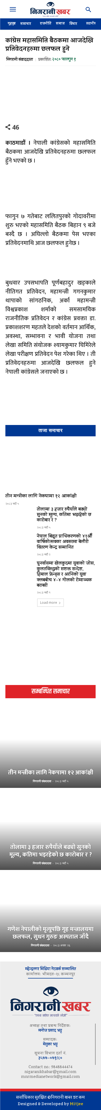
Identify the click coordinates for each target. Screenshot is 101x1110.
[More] (89, 127)
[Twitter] (39, 127)
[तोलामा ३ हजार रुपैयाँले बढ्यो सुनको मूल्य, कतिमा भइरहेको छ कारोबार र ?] (19, 518)
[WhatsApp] (63, 127)
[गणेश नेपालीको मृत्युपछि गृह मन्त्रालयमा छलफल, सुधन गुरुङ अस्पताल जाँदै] (50, 911)
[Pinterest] (51, 127)
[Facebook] (26, 127)
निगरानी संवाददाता (19, 60)
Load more (48, 602)
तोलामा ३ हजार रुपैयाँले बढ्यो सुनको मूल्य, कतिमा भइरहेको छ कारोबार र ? (64, 515)
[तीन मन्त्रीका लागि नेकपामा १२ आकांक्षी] (50, 466)
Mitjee (76, 1104)
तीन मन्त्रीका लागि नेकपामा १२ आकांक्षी (40, 496)
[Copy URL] (76, 127)
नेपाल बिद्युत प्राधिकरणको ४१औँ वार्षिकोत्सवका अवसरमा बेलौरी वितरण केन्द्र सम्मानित (64, 542)
